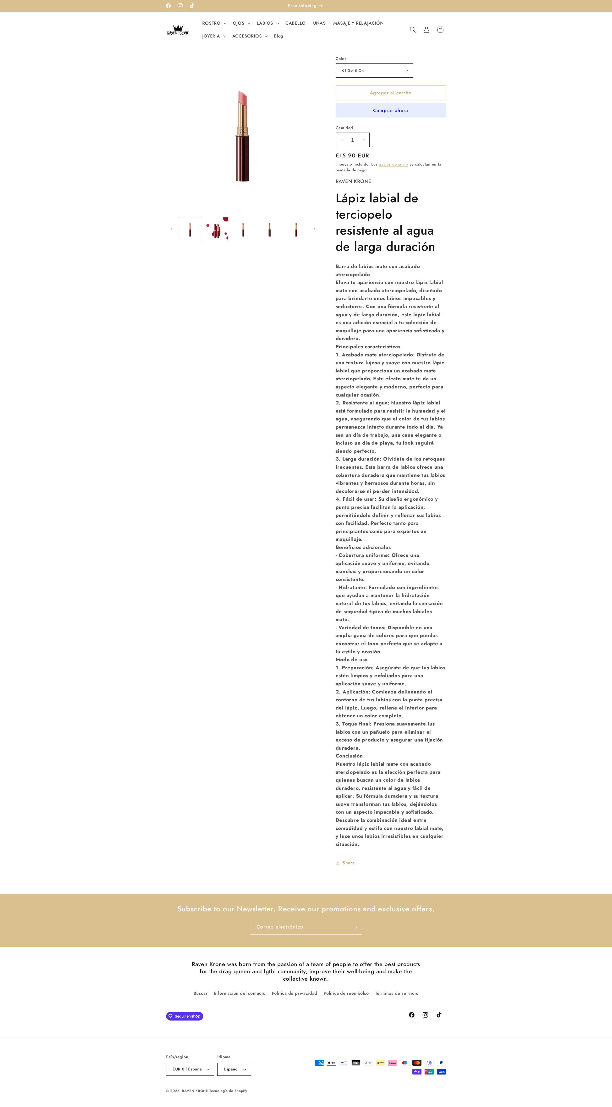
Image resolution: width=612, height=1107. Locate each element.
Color (341, 58)
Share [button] (349, 863)
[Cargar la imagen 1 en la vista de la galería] (190, 229)
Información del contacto (240, 993)
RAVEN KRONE (195, 1090)
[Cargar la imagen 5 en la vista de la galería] (296, 229)
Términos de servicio (397, 993)
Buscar (201, 993)
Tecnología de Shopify (228, 1090)
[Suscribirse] (355, 927)
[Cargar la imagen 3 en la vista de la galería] (243, 229)
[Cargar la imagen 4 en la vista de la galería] (269, 229)
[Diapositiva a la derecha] (315, 229)
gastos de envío (393, 164)
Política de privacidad (294, 993)
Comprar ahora (390, 110)
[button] (214, 23)
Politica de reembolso (346, 993)
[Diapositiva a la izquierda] (171, 229)
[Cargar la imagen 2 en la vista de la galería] (216, 229)
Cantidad (344, 128)
